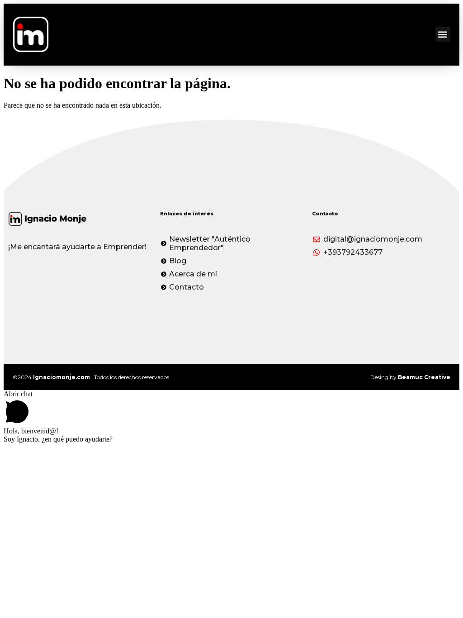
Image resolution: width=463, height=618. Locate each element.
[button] (442, 34)
